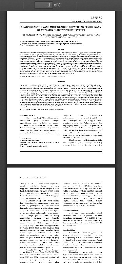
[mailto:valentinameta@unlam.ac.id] (36, 146)
